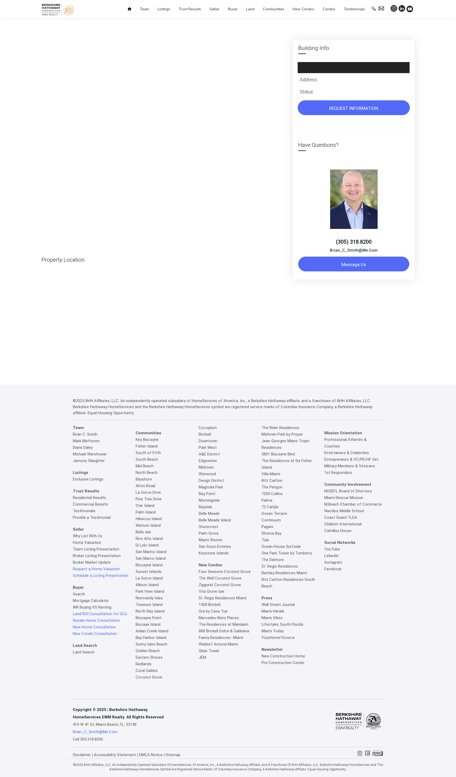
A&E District (209, 454)
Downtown (208, 441)
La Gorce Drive (148, 492)
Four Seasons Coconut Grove (225, 571)
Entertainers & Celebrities (346, 452)
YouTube (332, 549)
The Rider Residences (280, 427)
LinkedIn (331, 555)
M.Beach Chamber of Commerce (353, 504)
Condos (329, 9)
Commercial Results (90, 504)
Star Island (145, 505)
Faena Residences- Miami (221, 637)
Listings (164, 9)
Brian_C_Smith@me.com (354, 250)
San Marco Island (151, 558)
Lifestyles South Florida (282, 624)
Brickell (205, 434)
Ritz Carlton (272, 480)
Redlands (143, 664)
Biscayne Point (149, 617)
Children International (343, 524)
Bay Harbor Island (151, 637)
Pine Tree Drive (149, 499)
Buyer (233, 9)
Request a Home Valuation (96, 569)
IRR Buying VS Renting (92, 607)
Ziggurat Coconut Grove (220, 584)
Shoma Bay (271, 533)
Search (79, 594)
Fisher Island (147, 446)
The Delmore (273, 559)
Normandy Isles (149, 598)
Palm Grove (209, 533)
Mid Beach (145, 466)
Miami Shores (210, 540)
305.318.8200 (91, 739)
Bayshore (144, 479)
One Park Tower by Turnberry (287, 553)
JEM (202, 657)
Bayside (205, 507)
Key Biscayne (147, 439)
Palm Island (146, 512)
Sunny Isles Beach (151, 644)
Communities (273, 9)
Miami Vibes (272, 617)
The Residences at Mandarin (223, 624)
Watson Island (148, 525)
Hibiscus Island (149, 518)
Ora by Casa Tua (213, 611)
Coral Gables (147, 670)
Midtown (206, 467)
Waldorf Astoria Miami (218, 644)
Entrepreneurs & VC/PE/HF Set (351, 459)
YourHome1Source (278, 637)
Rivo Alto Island (149, 538)
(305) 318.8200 (354, 242)
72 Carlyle (270, 507)
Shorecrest (208, 526)
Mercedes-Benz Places (219, 617)
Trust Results (190, 9)
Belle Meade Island (215, 520)
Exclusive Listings (88, 479)
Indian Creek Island (152, 631)
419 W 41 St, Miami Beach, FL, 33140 (104, 724)
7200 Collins (272, 493)
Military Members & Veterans (349, 466)
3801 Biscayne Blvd (278, 454)
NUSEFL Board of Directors (348, 491)
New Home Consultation (94, 627)
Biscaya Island (148, 624)
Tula (265, 540)
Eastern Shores (149, 657)
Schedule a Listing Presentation (100, 575)
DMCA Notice (151, 754)
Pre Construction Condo (283, 662)
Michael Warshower (90, 454)
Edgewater (208, 460)
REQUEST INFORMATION (353, 108)
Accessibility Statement (115, 754)
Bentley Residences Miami (284, 573)
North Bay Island (150, 611)
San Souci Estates (215, 546)
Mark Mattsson (86, 441)
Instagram (333, 562)
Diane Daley (83, 447)
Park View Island (150, 591)
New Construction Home (283, 656)
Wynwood (207, 474)
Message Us (353, 264)
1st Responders (338, 472)
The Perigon (272, 487)
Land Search (83, 652)
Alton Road (145, 485)
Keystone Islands (214, 553)
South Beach (147, 459)
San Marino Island (151, 551)
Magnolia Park (211, 487)
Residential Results (89, 497)
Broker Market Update (92, 562)
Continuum (271, 520)
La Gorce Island (149, 578)
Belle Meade (209, 513)
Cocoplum (208, 427)
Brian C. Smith (85, 434)
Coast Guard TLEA (340, 517)
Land (250, 9)
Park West (208, 447)
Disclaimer (82, 754)
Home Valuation (87, 542)
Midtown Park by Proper (282, 434)
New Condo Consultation (95, 633)
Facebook (332, 569)
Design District (211, 480)
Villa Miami (271, 474)
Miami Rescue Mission (343, 497)
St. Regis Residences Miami (222, 598)
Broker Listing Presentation (97, 555)
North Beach (147, 472)
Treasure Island (149, 604)
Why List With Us (87, 536)
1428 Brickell (209, 604)
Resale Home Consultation (96, 620)
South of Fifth (148, 452)
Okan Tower (209, 650)
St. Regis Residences (280, 566)
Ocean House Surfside (281, 546)
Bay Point (207, 493)
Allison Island (147, 584)
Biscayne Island (149, 565)
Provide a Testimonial (92, 517)
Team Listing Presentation (96, 549)
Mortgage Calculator (91, 600)
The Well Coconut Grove (220, 578)
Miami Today (273, 631)
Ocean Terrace (274, 513)
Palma (267, 500)
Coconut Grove (149, 677)
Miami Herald (273, 611)
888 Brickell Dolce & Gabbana (224, 631)
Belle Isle (143, 532)
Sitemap (173, 754)
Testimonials (354, 9)
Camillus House (338, 530)
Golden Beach (148, 650)
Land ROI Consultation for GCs (100, 613)
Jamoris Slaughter (89, 460)
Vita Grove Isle (211, 591)
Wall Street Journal (278, 604)
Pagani (267, 526)
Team (144, 9)
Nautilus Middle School (344, 510)
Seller (215, 9)
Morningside (209, 500)
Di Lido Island (147, 545)
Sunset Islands (149, 571)
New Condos (303, 9)
